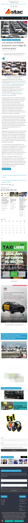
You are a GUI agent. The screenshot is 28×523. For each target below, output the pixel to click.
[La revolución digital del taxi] (14, 193)
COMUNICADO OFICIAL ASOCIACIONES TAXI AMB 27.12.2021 (5, 200)
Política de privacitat (19, 521)
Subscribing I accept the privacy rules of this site (12, 447)
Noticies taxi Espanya (16, 39)
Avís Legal (3, 499)
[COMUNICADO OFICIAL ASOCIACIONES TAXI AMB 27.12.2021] (5, 193)
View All (23, 457)
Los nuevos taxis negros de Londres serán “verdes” (14, 176)
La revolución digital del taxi (13, 200)
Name (2, 438)
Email (2, 442)
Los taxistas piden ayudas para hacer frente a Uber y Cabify (13, 181)
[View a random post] (25, 18)
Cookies (2, 504)
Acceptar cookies (9, 521)
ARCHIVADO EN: (6, 169)
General (3, 39)
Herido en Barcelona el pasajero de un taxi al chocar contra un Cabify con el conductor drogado (22, 203)
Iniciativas (9, 39)
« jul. (2, 238)
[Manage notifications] (2, 521)
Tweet (8, 188)
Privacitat (3, 501)
